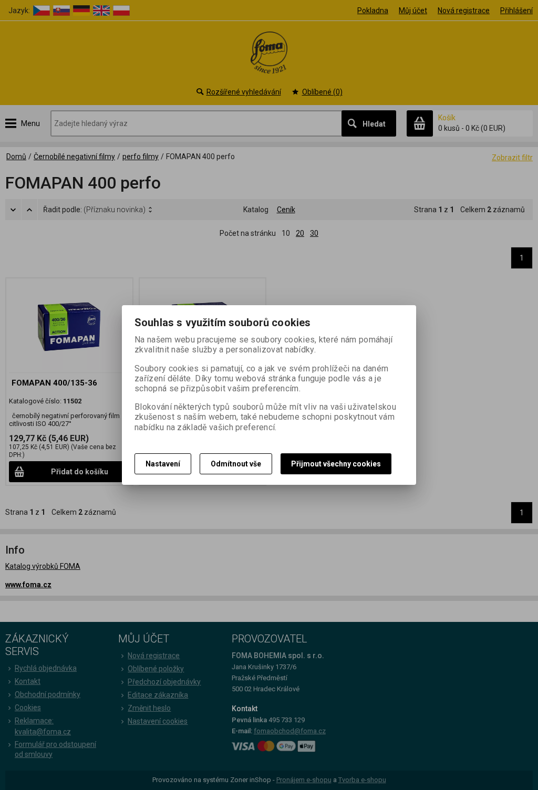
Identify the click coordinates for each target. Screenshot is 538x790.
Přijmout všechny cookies (336, 464)
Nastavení (163, 464)
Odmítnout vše (236, 464)
